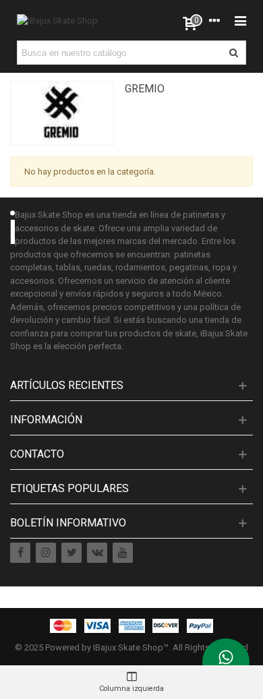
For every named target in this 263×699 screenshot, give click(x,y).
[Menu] (240, 20)
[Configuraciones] (214, 20)
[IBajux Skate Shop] (57, 20)
